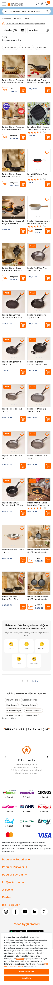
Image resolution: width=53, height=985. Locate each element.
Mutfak (17, 18)
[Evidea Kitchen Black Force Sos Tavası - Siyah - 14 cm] (39, 66)
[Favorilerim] (37, 4)
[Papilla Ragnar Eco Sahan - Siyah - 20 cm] (39, 348)
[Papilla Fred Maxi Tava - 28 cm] (39, 442)
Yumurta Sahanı (28, 705)
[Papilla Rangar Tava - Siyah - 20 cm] (13, 348)
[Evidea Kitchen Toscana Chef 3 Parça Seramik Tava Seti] (39, 583)
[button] (47, 757)
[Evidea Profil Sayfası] (42, 4)
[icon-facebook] (15, 911)
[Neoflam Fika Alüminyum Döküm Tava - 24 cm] (39, 207)
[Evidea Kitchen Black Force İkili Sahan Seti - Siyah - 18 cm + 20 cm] (13, 254)
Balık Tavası (10, 47)
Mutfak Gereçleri (13, 710)
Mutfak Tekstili (13, 715)
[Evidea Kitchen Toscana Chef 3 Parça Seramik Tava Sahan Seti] (13, 113)
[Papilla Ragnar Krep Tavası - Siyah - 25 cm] (13, 301)
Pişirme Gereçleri (33, 710)
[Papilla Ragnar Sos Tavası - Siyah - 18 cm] (13, 489)
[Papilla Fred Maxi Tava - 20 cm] (13, 395)
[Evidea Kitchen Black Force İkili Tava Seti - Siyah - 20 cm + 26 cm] (13, 160)
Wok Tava (26, 47)
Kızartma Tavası (30, 700)
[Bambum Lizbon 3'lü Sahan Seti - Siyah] (13, 583)
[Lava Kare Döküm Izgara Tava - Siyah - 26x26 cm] (39, 113)
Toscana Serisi (30, 715)
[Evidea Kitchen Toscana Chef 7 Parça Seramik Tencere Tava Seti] (39, 536)
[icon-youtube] (25, 911)
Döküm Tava (12, 700)
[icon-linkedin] (34, 911)
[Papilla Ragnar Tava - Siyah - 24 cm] (39, 301)
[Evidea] (15, 4)
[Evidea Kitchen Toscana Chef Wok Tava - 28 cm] (13, 66)
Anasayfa (7, 18)
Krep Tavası (43, 47)
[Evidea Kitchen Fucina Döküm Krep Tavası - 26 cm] (39, 489)
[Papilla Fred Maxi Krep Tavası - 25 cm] (39, 395)
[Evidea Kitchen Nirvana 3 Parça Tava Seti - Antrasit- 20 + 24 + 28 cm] (13, 207)
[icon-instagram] (6, 911)
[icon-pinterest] (44, 911)
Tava (4, 37)
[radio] (11, 646)
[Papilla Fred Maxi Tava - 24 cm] (13, 442)
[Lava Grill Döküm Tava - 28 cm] (39, 160)
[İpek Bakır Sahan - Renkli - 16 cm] (13, 536)
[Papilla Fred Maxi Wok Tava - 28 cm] (39, 254)
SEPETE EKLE (23, 90)
